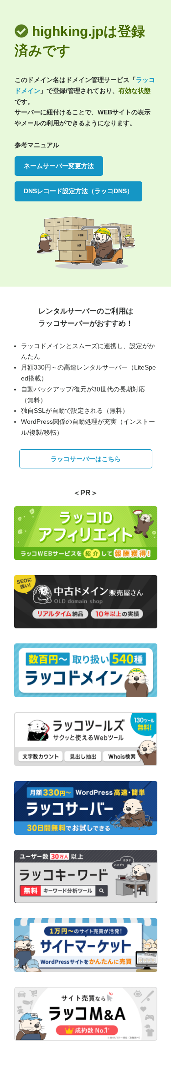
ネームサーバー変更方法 (59, 166)
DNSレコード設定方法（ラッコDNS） (78, 191)
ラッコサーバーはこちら (86, 458)
